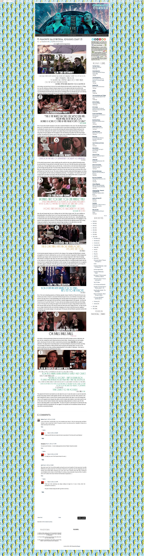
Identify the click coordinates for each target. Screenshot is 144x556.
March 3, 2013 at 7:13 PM (51, 443)
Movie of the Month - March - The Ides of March (100, 294)
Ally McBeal (53, 41)
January (95, 303)
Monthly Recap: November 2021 (98, 161)
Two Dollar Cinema (96, 131)
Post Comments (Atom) (47, 521)
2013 (94, 236)
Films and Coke (95, 209)
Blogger (78, 546)
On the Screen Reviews (97, 113)
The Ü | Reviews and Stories (98, 143)
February (96, 301)
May (95, 254)
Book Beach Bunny (96, 120)
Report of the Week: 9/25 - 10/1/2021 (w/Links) (97, 166)
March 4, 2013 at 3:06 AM (53, 433)
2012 (94, 306)
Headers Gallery (101, 35)
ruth (42, 465)
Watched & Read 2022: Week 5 (98, 156)
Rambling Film (95, 85)
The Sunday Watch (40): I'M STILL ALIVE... (98, 97)
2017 (94, 228)
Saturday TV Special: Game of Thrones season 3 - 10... (100, 287)
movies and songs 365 (96, 198)
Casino (95, 263)
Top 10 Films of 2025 (96, 103)
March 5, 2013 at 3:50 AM (48, 465)
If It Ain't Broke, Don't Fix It (97, 127)
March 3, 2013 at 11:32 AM (49, 419)
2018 (94, 225)
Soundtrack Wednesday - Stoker (99, 272)
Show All (105, 215)
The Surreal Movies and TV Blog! (99, 95)
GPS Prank (94, 199)
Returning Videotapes (96, 171)
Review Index (72, 35)
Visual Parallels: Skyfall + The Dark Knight (100, 290)
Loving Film (42, 35)
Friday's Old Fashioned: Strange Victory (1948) (98, 73)
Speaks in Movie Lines (96, 126)
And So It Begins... (96, 102)
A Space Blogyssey (96, 184)
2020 (94, 221)
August (95, 247)
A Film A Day (94, 159)
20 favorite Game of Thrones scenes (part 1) (100, 279)
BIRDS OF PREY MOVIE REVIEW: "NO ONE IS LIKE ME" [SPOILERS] (98, 186)
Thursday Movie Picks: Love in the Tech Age (98, 179)
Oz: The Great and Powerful (99, 284)
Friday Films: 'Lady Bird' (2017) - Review (98, 193)
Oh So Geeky (95, 107)
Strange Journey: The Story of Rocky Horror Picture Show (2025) (98, 109)
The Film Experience (96, 77)
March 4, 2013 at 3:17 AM (53, 454)
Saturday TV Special (59, 41)
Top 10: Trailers (97, 282)
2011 (94, 308)
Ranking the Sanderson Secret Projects (98, 122)
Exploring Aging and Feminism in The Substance (98, 115)
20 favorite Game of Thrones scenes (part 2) (100, 260)
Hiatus (93, 144)
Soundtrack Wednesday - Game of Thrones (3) (100, 266)
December (96, 238)
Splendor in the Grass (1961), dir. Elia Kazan (98, 173)
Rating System (86, 35)
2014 (94, 234)
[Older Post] (81, 519)
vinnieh (93, 90)
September (96, 245)
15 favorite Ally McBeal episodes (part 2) (98, 298)
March (95, 258)
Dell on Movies (95, 148)
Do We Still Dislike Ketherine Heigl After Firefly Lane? (98, 138)
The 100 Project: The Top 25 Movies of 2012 (97, 150)
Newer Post (40, 517)
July (95, 249)
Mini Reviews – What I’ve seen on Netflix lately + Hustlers (98, 205)
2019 (94, 223)
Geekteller (94, 203)
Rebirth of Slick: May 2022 (97, 132)
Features (57, 35)
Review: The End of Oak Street (98, 86)
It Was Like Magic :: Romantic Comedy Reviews (98, 191)
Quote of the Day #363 (96, 67)
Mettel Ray (94, 136)
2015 (94, 232)
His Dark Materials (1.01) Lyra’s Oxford (98, 211)
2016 (94, 230)
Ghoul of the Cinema (96, 164)
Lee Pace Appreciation (98, 269)
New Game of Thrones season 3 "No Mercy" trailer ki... (100, 275)
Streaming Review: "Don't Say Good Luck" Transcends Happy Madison (98, 80)
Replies (44, 430)
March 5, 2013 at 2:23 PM (53, 481)
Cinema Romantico (96, 71)
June (95, 251)
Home (60, 517)
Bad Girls (94, 91)
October (96, 243)
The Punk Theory (95, 66)
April (95, 256)
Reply (42, 427)
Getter (42, 419)
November (96, 240)
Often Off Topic (95, 154)
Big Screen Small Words (97, 177)
